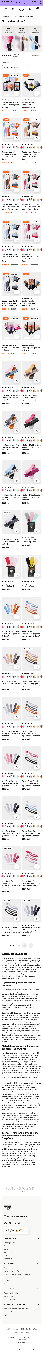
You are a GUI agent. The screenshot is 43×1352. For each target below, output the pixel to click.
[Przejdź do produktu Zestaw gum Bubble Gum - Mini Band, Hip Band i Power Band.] (31, 182)
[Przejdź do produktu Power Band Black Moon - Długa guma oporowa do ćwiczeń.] (11, 910)
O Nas (6, 1249)
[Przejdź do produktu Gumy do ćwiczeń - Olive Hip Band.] (31, 567)
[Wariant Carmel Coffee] (14, 147)
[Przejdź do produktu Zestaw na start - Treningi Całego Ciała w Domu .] (31, 328)
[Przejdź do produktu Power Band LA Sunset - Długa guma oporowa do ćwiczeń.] (31, 609)
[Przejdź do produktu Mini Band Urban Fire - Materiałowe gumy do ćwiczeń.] (11, 708)
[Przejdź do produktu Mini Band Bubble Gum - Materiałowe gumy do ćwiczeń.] (11, 758)
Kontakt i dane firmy (11, 1284)
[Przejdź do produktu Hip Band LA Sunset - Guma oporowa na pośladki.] (11, 373)
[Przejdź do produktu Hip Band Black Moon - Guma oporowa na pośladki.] (11, 522)
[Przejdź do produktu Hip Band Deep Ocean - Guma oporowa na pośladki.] (11, 472)
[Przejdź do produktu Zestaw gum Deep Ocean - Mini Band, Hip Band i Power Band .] (11, 232)
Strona (12, 945)
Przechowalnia (9, 1299)
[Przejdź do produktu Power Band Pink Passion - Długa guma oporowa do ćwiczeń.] (31, 858)
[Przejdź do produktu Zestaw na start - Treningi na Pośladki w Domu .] (11, 328)
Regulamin (8, 1268)
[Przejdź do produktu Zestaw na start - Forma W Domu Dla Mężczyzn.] (31, 284)
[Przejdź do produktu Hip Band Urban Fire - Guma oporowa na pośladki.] (11, 422)
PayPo (6, 1315)
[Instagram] (10, 1223)
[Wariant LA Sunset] (18, 147)
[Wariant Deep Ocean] (7, 147)
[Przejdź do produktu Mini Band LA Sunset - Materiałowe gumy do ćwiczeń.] (11, 609)
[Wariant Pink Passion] (3, 147)
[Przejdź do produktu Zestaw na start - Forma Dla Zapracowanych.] (31, 85)
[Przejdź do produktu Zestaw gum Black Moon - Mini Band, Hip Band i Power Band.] (11, 284)
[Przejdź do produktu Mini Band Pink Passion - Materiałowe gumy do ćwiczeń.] (11, 858)
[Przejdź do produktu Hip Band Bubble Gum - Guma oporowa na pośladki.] (31, 422)
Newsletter (8, 1259)
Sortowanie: (6, 63)
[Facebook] (5, 1223)
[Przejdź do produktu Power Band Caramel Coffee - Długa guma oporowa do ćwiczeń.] (31, 659)
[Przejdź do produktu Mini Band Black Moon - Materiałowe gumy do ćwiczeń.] (31, 910)
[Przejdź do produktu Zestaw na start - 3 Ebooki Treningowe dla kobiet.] (11, 85)
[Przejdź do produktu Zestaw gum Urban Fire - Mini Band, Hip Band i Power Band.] (11, 182)
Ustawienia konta (10, 1296)
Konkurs (7, 1281)
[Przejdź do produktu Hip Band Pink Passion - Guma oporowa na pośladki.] (31, 472)
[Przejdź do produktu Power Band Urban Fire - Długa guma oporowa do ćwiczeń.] (31, 708)
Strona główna (9, 1243)
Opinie (6, 1255)
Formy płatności (10, 1312)
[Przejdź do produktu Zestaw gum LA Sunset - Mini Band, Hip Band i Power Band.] (11, 130)
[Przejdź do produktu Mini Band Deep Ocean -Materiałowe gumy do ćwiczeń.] (11, 808)
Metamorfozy (9, 1252)
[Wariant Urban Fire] (21, 147)
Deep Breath (5, 17)
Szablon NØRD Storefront (20, 1342)
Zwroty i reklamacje (11, 1277)
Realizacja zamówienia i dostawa (16, 1309)
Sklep (14, 17)
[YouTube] (15, 1223)
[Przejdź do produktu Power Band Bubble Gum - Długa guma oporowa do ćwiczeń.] (31, 758)
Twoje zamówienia (11, 1293)
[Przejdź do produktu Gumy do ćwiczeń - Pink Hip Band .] (11, 567)
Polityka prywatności (11, 1271)
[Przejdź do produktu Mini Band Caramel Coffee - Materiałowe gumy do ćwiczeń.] (11, 659)
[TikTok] (19, 1223)
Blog (5, 1246)
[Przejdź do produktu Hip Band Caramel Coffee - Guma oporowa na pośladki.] (31, 373)
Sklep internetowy (20, 1349)
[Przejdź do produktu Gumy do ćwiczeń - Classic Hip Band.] (31, 522)
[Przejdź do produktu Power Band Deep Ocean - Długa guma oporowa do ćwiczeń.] (31, 808)
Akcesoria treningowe (26, 17)
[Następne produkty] (24, 945)
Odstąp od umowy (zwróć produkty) (17, 1274)
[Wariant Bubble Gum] (10, 147)
